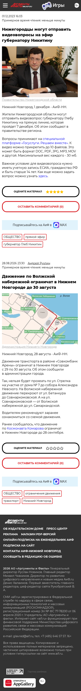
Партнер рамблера (37, 671)
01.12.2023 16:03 (12, 16)
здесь (43, 176)
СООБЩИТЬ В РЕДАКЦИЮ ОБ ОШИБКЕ (32, 556)
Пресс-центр (56, 528)
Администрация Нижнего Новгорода (29, 347)
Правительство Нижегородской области (32, 100)
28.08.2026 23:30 (13, 263)
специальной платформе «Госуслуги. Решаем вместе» (35, 141)
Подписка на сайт (19, 545)
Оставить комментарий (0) (41, 206)
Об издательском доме (23, 528)
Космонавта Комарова (25, 428)
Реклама (10, 534)
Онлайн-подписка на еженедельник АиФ (38, 540)
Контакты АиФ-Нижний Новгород (32, 551)
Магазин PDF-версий (38, 534)
